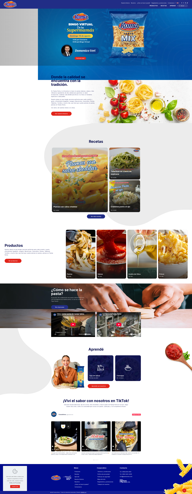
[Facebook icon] (181, 3)
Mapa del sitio (101, 479)
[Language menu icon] (178, 3)
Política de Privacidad (14, 483)
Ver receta (56, 210)
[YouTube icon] (183, 3)
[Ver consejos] (128, 366)
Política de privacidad (104, 474)
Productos (77, 471)
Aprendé (77, 476)
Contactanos (171, 3)
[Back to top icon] (184, 490)
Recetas (77, 474)
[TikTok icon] (187, 3)
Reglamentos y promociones (159, 3)
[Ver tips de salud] (100, 366)
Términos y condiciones (104, 471)
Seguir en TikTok (136, 414)
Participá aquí (80, 58)
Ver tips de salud (93, 378)
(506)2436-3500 (126, 471)
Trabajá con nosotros (103, 484)
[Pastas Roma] (10, 4)
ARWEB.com (83, 492)
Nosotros (133, 3)
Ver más (69, 276)
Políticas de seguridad (104, 476)
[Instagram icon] (185, 3)
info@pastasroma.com (126, 476)
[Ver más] (80, 254)
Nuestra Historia (125, 3)
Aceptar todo (15, 486)
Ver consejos (120, 378)
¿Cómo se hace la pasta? (143, 3)
